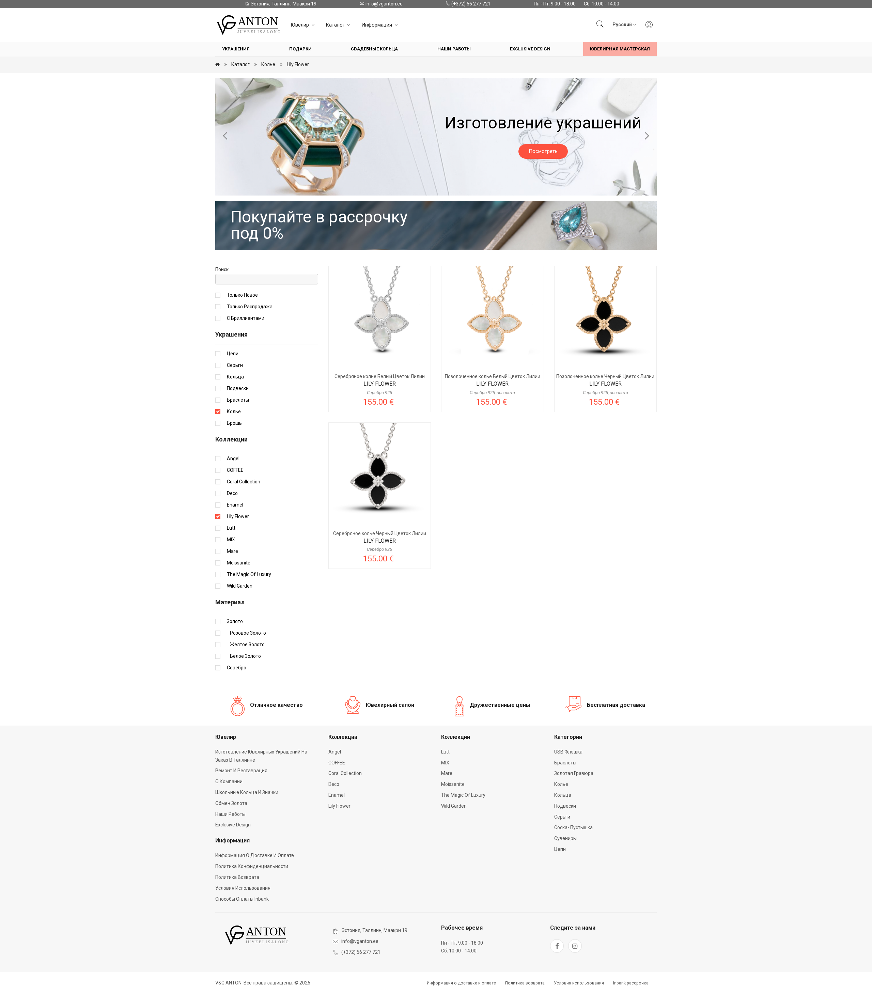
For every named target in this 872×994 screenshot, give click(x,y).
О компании (229, 781)
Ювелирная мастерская (620, 48)
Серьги (235, 365)
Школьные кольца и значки (246, 792)
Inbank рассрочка (631, 983)
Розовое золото (246, 633)
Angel (233, 458)
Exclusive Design (530, 48)
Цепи (232, 353)
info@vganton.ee (383, 3)
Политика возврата (237, 877)
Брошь (234, 423)
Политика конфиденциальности (251, 866)
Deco (232, 493)
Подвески (238, 388)
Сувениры (565, 838)
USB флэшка (568, 752)
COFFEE (235, 470)
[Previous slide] (225, 137)
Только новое (242, 295)
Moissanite (238, 562)
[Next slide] (646, 137)
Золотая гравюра (573, 773)
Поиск (222, 269)
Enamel (235, 504)
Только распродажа (249, 306)
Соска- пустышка (573, 827)
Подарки (300, 48)
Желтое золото (246, 644)
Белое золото (244, 656)
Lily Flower (298, 64)
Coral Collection (243, 481)
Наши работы (454, 48)
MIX (231, 539)
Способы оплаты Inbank (242, 899)
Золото (235, 621)
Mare (232, 551)
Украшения (236, 48)
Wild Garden (239, 586)
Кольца (235, 376)
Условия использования (242, 888)
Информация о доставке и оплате (254, 855)
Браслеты (238, 400)
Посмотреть (543, 151)
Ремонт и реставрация (241, 770)
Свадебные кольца (374, 48)
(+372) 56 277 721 (470, 3)
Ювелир (300, 25)
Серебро (236, 667)
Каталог (336, 25)
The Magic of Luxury (249, 574)
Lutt (231, 528)
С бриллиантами (245, 318)
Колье (268, 64)
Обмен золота (231, 803)
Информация (377, 25)
